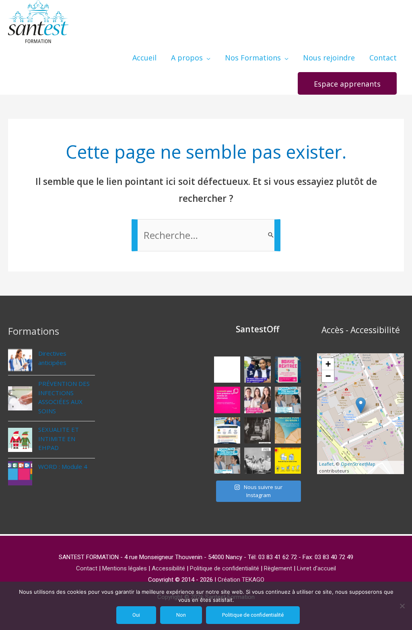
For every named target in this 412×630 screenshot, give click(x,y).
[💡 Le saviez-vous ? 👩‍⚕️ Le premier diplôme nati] (257, 461)
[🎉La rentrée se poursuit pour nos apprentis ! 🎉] (227, 369)
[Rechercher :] (206, 236)
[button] (347, 83)
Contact (86, 568)
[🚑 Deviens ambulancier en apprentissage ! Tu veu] (257, 369)
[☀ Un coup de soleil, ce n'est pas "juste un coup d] (288, 430)
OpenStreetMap (358, 464)
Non (181, 615)
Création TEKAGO (241, 579)
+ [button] (328, 364)
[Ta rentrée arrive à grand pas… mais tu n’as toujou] (257, 400)
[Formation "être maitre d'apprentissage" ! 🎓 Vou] (227, 461)
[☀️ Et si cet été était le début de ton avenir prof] (227, 430)
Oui (136, 615)
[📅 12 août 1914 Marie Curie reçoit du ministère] (257, 430)
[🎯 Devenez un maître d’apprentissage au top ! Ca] (288, 400)
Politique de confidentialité (224, 568)
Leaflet (326, 464)
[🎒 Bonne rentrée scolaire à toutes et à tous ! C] (288, 369)
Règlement (278, 568)
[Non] (402, 606)
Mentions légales (124, 568)
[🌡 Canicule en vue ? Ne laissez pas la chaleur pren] (288, 461)
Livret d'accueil (316, 568)
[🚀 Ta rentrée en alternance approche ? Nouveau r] (227, 400)
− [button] (328, 376)
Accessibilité (168, 568)
